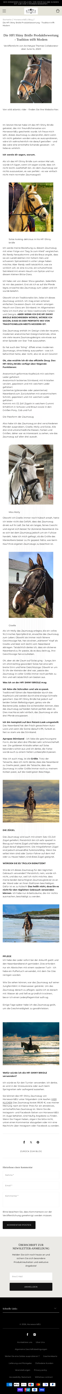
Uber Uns (40, 1342)
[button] (4, 11)
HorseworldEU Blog (23, 19)
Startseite (7, 19)
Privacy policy (40, 1370)
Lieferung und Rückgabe (20, 1363)
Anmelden (31, 1287)
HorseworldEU (34, 1324)
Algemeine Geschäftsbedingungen (31, 1349)
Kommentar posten (19, 1225)
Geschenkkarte (50, 1356)
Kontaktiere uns (24, 1342)
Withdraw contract (44, 1377)
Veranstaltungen (22, 1370)
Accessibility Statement (20, 1377)
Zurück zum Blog (31, 1151)
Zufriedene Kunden (44, 1363)
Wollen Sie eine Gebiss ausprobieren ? (22, 1356)
